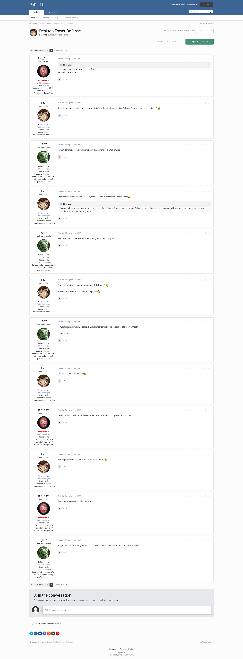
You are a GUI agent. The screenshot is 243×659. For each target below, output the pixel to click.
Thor (45, 35)
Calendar (45, 18)
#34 (209, 410)
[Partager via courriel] (53, 633)
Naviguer (37, 12)
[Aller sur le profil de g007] (43, 157)
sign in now (91, 600)
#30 (209, 233)
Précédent (39, 50)
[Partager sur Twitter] (31, 633)
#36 (209, 496)
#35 (209, 454)
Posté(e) (69, 58)
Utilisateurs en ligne (72, 18)
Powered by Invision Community (121, 655)
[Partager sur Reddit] (49, 633)
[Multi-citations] (59, 79)
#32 (209, 322)
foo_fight (43, 58)
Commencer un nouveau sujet (168, 41)
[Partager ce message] (205, 59)
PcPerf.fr (37, 4)
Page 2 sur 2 (61, 50)
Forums (33, 18)
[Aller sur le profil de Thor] (33, 32)
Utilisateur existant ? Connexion (183, 5)
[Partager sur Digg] (40, 633)
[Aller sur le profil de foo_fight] (43, 71)
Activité (52, 12)
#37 (209, 540)
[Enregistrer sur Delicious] (44, 633)
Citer (65, 79)
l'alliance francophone (132, 108)
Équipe (56, 18)
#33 (209, 368)
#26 (209, 59)
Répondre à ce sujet (199, 42)
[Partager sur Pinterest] (57, 633)
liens (66, 35)
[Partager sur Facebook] (36, 633)
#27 (209, 103)
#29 (209, 191)
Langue (112, 649)
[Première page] (31, 50)
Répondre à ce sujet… (57, 610)
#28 (209, 145)
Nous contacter (127, 649)
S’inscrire (206, 5)
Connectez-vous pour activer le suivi (180, 30)
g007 (43, 144)
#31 (209, 280)
